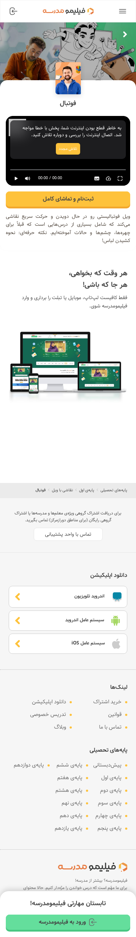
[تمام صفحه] (120, 178)
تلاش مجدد (68, 149)
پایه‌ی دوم (110, 790)
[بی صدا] (27, 178)
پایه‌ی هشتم (68, 790)
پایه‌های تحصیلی (113, 490)
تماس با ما (110, 727)
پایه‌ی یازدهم (68, 828)
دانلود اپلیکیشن (49, 702)
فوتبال (41, 490)
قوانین (114, 714)
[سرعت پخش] (108, 178)
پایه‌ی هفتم (69, 777)
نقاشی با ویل (62, 490)
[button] (122, 11)
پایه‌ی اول (86, 490)
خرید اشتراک (107, 702)
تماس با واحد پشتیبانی (68, 534)
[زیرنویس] (97, 178)
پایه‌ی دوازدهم (29, 765)
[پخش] (16, 178)
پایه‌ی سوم (109, 803)
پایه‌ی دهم (71, 815)
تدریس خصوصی (48, 714)
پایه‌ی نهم (72, 803)
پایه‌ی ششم (69, 765)
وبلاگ (60, 727)
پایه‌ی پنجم (109, 828)
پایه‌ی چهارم (108, 815)
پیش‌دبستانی (107, 765)
